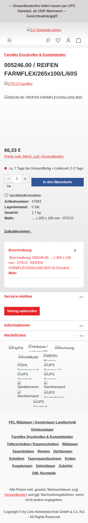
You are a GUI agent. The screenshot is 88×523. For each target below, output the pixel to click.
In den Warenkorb (57, 182)
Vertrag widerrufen (22, 311)
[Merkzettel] (58, 40)
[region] (44, 11)
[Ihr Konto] (68, 40)
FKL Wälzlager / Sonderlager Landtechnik (42, 422)
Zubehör (66, 466)
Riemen (44, 451)
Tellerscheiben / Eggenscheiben (33, 444)
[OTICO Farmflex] (44, 83)
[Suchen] (48, 40)
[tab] (43, 261)
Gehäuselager (42, 429)
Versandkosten (15, 495)
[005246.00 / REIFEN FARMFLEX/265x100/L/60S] (44, 119)
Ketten (70, 458)
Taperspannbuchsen (45, 458)
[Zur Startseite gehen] (44, 30)
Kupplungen (22, 466)
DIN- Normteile (44, 473)
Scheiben (16, 458)
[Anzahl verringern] (8, 178)
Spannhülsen (23, 451)
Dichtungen (62, 451)
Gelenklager (45, 466)
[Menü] (9, 40)
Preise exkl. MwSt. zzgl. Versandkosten (34, 156)
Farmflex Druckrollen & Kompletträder (42, 437)
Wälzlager (70, 444)
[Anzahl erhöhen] (25, 178)
